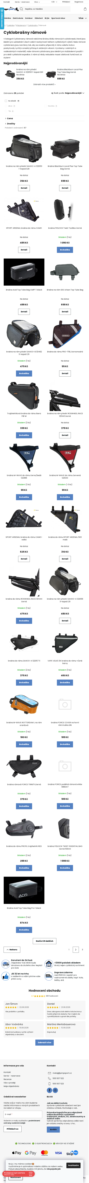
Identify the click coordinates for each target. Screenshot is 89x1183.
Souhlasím (73, 1165)
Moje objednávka (11, 1086)
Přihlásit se (12, 1129)
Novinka (52, 106)
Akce (11, 106)
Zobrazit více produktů (43, 84)
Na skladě (13, 101)
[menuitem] (6, 18)
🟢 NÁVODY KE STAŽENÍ (63, 1143)
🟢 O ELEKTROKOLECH (42, 1143)
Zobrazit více (44, 1042)
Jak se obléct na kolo (57, 1103)
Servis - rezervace (22, 2)
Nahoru (13, 949)
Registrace (79, 2)
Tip (10, 111)
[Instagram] (55, 1090)
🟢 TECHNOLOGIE (23, 1143)
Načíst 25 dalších (44, 941)
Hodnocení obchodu (44, 991)
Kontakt (7, 2)
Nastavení (15, 1177)
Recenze (7, 1079)
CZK (53, 2)
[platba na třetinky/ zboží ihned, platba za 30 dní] (72, 1153)
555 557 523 (58, 1083)
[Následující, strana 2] (76, 950)
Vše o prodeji (9, 1082)
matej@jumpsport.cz (62, 1073)
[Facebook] (49, 1090)
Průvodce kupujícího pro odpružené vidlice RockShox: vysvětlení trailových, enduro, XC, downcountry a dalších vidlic (66, 1116)
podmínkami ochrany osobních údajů (22, 1121)
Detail (24, 188)
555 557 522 (58, 1078)
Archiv (53, 1129)
